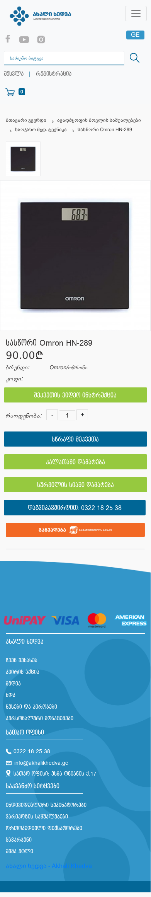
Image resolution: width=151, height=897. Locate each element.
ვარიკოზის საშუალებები (37, 817)
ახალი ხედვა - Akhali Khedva (49, 866)
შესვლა (14, 74)
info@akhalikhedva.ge (41, 763)
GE (135, 34)
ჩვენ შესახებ (21, 660)
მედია (13, 684)
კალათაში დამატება (75, 462)
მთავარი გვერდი (26, 120)
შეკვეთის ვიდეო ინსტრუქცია (75, 395)
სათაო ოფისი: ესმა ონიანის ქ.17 (55, 774)
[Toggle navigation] (136, 13)
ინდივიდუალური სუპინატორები (46, 805)
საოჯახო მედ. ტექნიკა (41, 129)
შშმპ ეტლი (19, 851)
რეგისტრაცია (53, 74)
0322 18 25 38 (101, 508)
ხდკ (10, 695)
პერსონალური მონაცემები (39, 718)
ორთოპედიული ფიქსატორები (44, 828)
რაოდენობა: (24, 416)
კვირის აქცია (22, 672)
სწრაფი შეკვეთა (75, 440)
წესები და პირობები (31, 707)
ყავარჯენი (19, 840)
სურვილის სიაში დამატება (75, 485)
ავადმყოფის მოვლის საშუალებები (99, 120)
